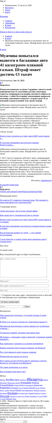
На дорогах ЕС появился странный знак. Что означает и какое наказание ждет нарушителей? (24, 201)
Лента (7, 10)
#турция (39, 396)
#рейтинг (43, 393)
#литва (12, 390)
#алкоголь (23, 380)
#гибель (35, 382)
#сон (23, 396)
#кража (37, 388)
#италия (26, 388)
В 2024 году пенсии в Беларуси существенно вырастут (23, 322)
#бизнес (45, 380)
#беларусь (35, 379)
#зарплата (5, 387)
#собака (18, 396)
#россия (4, 396)
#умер (45, 396)
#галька (3, 185)
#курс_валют (4, 390)
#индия (21, 388)
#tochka (10, 379)
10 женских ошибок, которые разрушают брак (20, 333)
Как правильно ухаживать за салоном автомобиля (21, 344)
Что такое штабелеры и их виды (14, 367)
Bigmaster (4, 16)
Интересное (10, 27)
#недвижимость (27, 390)
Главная (8, 21)
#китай (32, 388)
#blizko (2, 380)
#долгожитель (28, 385)
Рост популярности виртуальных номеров (18, 352)
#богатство (3, 383)
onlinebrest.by (46, 180)
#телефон (33, 396)
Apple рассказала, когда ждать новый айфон (19, 211)
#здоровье (14, 388)
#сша (27, 396)
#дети (22, 385)
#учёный (2, 399)
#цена (14, 399)
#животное (38, 385)
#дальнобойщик (7, 385)
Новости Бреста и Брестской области (16, 32)
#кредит (42, 388)
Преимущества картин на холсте (14, 356)
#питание (43, 390)
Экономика (10, 23)
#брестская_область (13, 383)
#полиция (3, 393)
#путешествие (13, 185)
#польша (12, 393)
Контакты (9, 8)
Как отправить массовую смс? (13, 372)
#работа (37, 393)
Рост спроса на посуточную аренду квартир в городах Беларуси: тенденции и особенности (23, 362)
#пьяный (31, 393)
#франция (9, 399)
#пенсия (37, 390)
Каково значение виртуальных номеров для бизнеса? (23, 348)
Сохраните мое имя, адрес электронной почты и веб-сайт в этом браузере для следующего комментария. (26, 296)
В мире (8, 25)
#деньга (16, 385)
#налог (18, 390)
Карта (7, 12)
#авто (17, 379)
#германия (25, 382)
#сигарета (13, 396)
